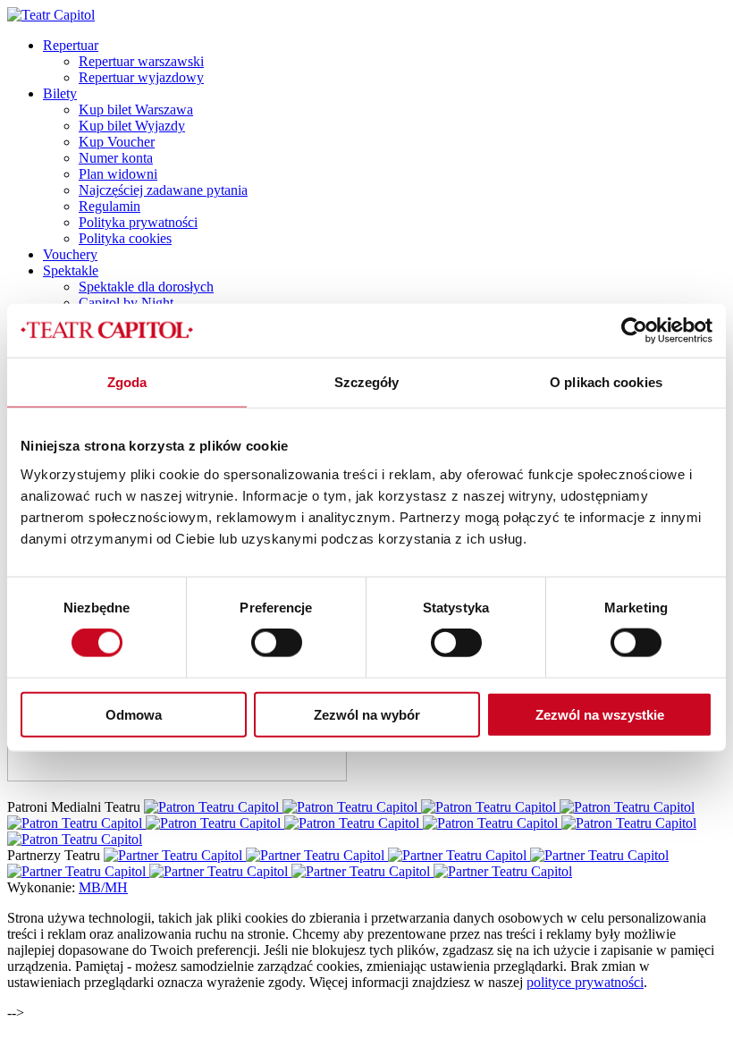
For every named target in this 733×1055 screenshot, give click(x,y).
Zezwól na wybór (367, 714)
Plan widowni (118, 173)
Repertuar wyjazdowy (141, 77)
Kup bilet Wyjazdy (132, 125)
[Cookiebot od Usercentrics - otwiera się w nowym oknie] (634, 330)
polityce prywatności (585, 982)
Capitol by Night (126, 302)
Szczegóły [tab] (367, 382)
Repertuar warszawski (141, 61)
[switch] (276, 643)
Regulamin (109, 206)
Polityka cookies (125, 238)
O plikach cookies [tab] (606, 382)
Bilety (60, 93)
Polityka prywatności (138, 222)
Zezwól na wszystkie (599, 714)
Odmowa (133, 714)
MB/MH (103, 887)
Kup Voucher (117, 141)
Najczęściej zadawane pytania (163, 190)
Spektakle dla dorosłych (146, 286)
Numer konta (116, 157)
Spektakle (70, 270)
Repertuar (70, 45)
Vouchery (70, 254)
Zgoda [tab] (127, 382)
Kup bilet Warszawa (136, 109)
